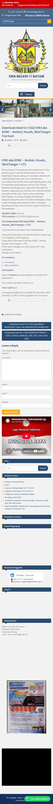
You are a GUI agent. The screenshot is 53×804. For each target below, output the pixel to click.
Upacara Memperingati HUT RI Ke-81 (20, 488)
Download (9, 314)
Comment (6, 358)
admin (25, 140)
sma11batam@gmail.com (35, 12)
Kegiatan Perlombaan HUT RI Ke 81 (27, 5)
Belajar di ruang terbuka (14, 482)
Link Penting (8, 21)
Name (5, 384)
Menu (29, 94)
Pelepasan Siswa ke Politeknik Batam (20, 494)
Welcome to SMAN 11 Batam (37, 15)
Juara (7, 485)
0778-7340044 (16, 12)
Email (5, 393)
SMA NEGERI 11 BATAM (26, 76)
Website (5, 402)
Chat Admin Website (39, 799)
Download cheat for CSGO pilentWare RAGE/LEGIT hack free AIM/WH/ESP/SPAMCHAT (26, 326)
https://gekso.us (9, 287)
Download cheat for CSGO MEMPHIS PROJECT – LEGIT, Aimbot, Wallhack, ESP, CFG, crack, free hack (27, 335)
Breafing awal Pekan (13, 497)
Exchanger (17, 314)
